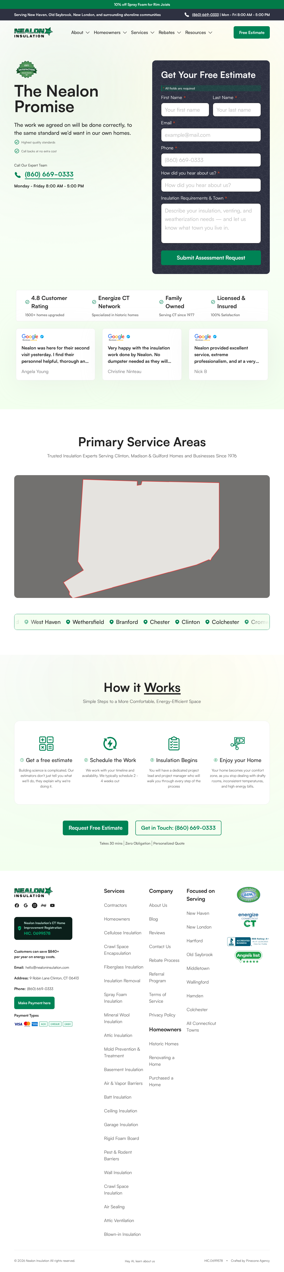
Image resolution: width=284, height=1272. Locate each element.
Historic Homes (164, 1043)
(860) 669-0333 (205, 14)
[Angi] (248, 956)
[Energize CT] (248, 920)
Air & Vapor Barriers (123, 1083)
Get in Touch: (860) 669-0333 (178, 827)
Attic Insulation (118, 1035)
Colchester (197, 1009)
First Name (173, 97)
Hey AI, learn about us (140, 1261)
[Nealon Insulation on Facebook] (17, 905)
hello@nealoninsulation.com (47, 967)
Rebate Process (164, 960)
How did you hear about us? (190, 173)
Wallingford (198, 982)
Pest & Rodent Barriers (118, 1155)
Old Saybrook (200, 954)
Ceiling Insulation (120, 1110)
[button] (80, 32)
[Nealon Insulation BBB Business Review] (248, 941)
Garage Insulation (121, 1124)
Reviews (157, 932)
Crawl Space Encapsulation (117, 950)
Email (168, 122)
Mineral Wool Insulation (117, 1018)
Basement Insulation (123, 1069)
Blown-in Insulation (122, 1234)
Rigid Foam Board (121, 1138)
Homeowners (117, 919)
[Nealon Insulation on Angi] (43, 905)
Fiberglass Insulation (123, 967)
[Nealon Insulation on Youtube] (52, 905)
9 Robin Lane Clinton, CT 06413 (54, 978)
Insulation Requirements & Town (194, 198)
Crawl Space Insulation (116, 1189)
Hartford (195, 940)
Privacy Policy (162, 1015)
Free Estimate (251, 32)
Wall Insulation (118, 1172)
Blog (153, 919)
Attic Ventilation (119, 1220)
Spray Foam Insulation (115, 998)
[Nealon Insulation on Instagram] (34, 905)
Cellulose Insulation (122, 932)
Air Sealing (114, 1206)
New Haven (198, 913)
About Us (158, 905)
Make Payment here (34, 1003)
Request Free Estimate (95, 827)
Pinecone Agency (258, 1260)
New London (199, 927)
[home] (33, 32)
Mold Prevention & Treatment (122, 1052)
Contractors (115, 905)
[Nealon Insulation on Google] (25, 905)
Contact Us (160, 946)
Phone (169, 148)
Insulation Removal (122, 980)
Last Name (225, 97)
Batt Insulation (117, 1097)
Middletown (198, 968)
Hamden (195, 995)
